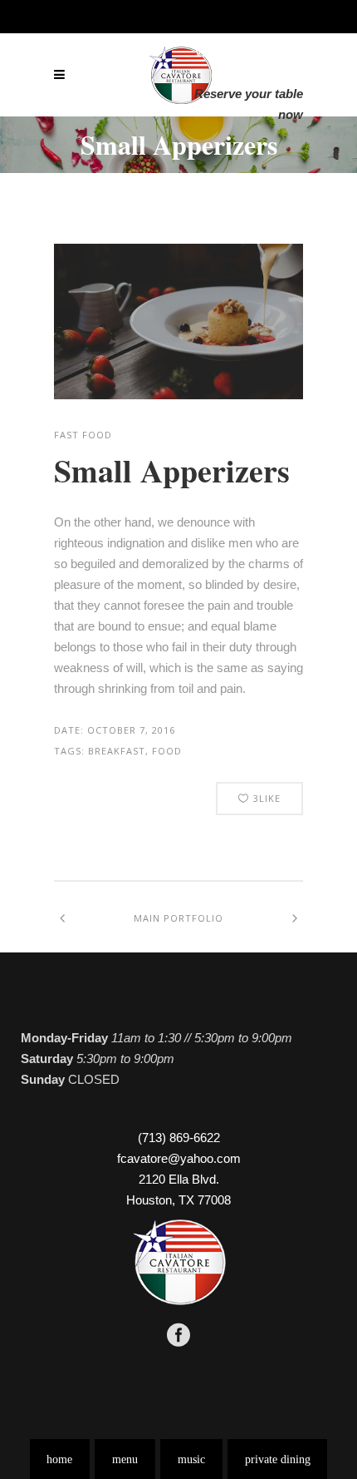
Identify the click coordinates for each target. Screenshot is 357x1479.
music (191, 1459)
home (59, 1459)
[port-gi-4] (178, 321)
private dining (278, 1459)
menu (125, 1459)
